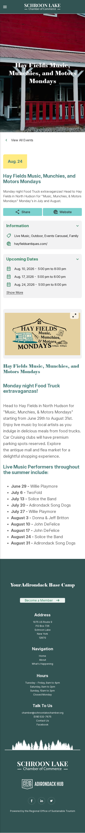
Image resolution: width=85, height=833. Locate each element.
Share (22, 212)
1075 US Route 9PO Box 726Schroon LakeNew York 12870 (42, 629)
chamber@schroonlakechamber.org (42, 712)
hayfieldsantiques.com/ (30, 244)
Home (42, 655)
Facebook (42, 724)
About (42, 659)
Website (62, 212)
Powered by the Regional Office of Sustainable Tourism (42, 811)
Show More (14, 292)
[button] (9, 7)
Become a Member (39, 600)
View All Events (22, 140)
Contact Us (42, 720)
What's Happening (42, 663)
